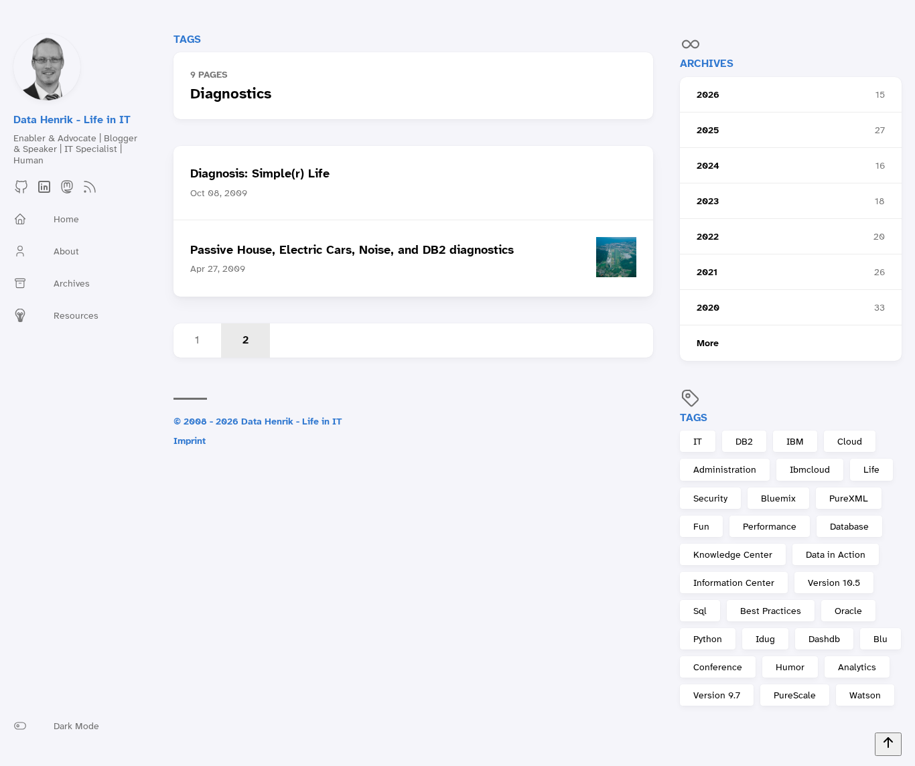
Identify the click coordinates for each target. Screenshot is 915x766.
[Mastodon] (67, 191)
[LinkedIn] (44, 191)
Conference (717, 667)
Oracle (848, 611)
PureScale (795, 695)
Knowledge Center (732, 554)
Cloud (849, 441)
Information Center (733, 583)
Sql (700, 611)
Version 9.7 (716, 695)
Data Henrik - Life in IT (72, 119)
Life (871, 469)
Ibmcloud (810, 469)
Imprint (189, 441)
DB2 (744, 441)
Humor (790, 667)
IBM (795, 441)
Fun (701, 526)
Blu (880, 639)
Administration (724, 469)
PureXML (848, 498)
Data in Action (835, 554)
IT (697, 441)
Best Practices (770, 611)
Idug (765, 639)
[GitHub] (21, 191)
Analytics (857, 667)
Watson (865, 695)
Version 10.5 (834, 583)
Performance (769, 526)
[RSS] (90, 191)
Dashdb (824, 639)
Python (707, 639)
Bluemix (778, 498)
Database (849, 526)
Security (710, 498)
